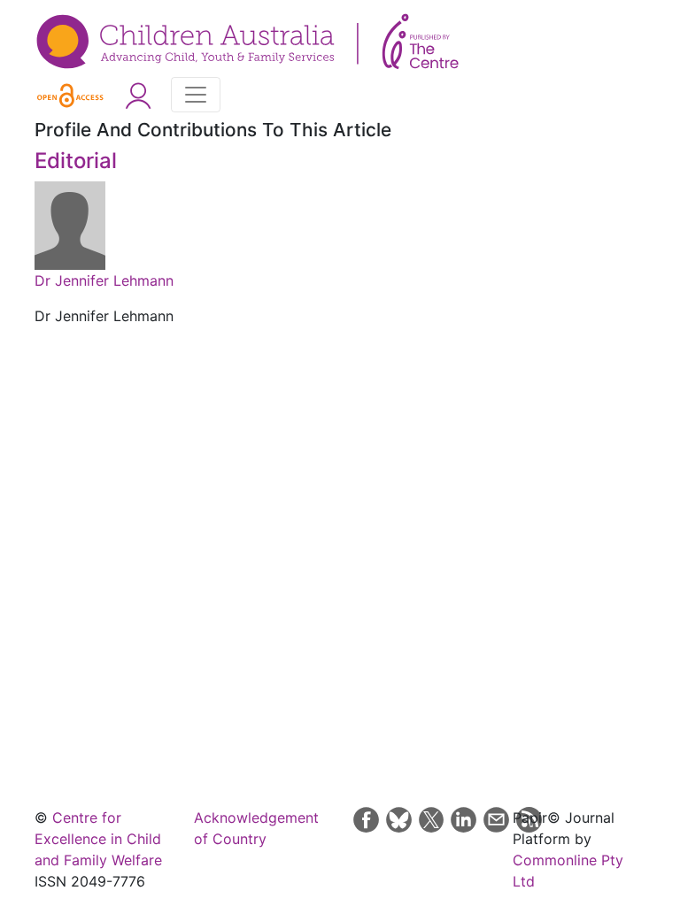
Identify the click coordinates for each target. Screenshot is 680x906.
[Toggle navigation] (195, 94)
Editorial (76, 160)
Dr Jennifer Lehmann (104, 280)
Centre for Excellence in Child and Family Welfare (98, 839)
